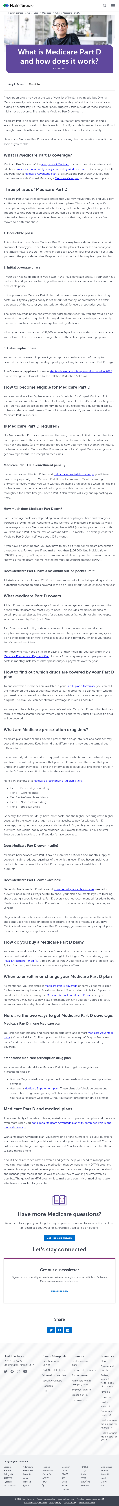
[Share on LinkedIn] (68, 1330)
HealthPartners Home (19, 13)
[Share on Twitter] (51, 1330)
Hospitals (47, 1386)
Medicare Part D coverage (61, 985)
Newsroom (107, 1397)
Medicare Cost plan (67, 178)
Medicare (46, 13)
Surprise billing (70, 1503)
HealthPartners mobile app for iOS (109, 1437)
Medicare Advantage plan (40, 173)
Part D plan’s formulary (80, 686)
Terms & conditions (87, 1503)
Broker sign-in (80, 1395)
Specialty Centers (52, 1380)
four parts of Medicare (55, 164)
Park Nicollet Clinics (53, 1370)
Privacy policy (55, 1503)
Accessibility (49, 1499)
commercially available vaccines (74, 889)
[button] (59, 1238)
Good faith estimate (66, 1499)
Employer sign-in (81, 1389)
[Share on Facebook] (59, 1330)
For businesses (80, 1375)
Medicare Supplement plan (41, 1088)
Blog (36, 13)
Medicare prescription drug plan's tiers (57, 780)
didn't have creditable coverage (74, 474)
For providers (79, 1400)
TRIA (45, 1391)
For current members (84, 1370)
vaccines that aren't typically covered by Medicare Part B (52, 169)
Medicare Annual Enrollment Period (69, 995)
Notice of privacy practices (35, 1503)
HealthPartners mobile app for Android (109, 1424)
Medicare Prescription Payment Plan (26, 656)
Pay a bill (105, 1391)
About (39, 1499)
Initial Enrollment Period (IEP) (22, 960)
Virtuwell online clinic (54, 1375)
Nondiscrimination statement (89, 1499)
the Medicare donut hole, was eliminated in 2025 (81, 371)
